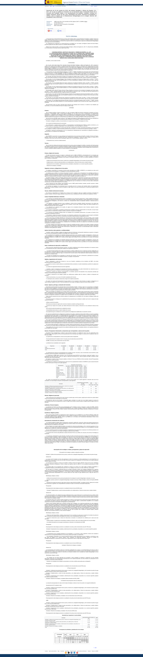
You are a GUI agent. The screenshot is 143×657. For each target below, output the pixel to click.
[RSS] (66, 653)
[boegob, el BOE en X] (69, 653)
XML (61, 30)
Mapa (58, 651)
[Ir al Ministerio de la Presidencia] (53, 2)
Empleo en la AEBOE (95, 651)
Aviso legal (62, 651)
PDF (51, 30)
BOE (53, 6)
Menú (88, 4)
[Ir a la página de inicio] (76, 2)
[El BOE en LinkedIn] (74, 653)
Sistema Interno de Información (82, 651)
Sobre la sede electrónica (53, 651)
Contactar (46, 651)
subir (96, 647)
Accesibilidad (67, 651)
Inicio (51, 6)
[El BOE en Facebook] (71, 653)
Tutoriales (89, 651)
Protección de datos (73, 651)
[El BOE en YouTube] (77, 653)
